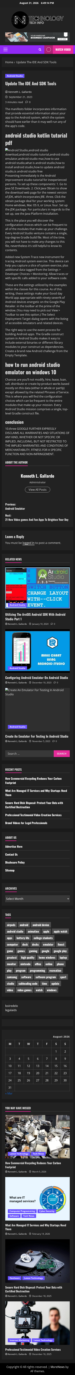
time (44, 983)
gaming (33, 951)
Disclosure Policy (15, 862)
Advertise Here (13, 846)
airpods (11, 925)
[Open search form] (40, 49)
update (55, 983)
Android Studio (15, 75)
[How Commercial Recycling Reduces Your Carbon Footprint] (37, 1137)
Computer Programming (22, 1211)
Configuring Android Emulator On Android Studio (36, 677)
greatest (12, 957)
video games (24, 990)
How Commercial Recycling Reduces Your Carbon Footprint (33, 1165)
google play (60, 951)
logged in (28, 543)
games (21, 951)
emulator (48, 944)
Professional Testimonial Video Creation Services (33, 815)
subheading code (28, 983)
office (38, 964)
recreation (55, 970)
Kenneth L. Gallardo (20, 92)
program (20, 970)
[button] (5, 49)
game (10, 951)
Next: (36, 517)
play (9, 970)
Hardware (15, 1278)
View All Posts (38, 490)
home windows (47, 957)
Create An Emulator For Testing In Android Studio (36, 736)
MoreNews (58, 1367)
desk (25, 944)
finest (61, 944)
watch (39, 990)
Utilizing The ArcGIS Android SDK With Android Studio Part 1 (35, 616)
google (45, 951)
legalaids (11, 1010)
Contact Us (11, 854)
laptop (63, 957)
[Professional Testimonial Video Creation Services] (37, 1323)
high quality (27, 957)
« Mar (9, 1093)
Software (14, 1215)
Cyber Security (46, 1211)
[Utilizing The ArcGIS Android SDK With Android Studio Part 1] (37, 588)
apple (46, 931)
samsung (12, 977)
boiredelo (11, 1006)
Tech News (38, 1153)
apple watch (60, 931)
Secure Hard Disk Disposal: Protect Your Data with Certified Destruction (33, 1289)
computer (12, 944)
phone (60, 964)
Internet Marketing (19, 1340)
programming (37, 970)
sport (63, 977)
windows (52, 990)
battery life (23, 938)
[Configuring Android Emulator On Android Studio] (37, 651)
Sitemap (9, 870)
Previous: (15, 506)
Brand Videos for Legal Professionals (26, 823)
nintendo (25, 964)
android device (41, 925)
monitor (11, 964)
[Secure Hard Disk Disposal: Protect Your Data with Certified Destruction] (37, 1261)
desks (35, 944)
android (24, 925)
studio (10, 983)
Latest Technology (19, 1153)
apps (9, 938)
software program (46, 977)
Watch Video (63, 49)
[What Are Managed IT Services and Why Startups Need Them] (37, 1199)
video (10, 990)
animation (33, 931)
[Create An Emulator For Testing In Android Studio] (37, 709)
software (26, 977)
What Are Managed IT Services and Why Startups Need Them (35, 1227)
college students (43, 938)
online (49, 964)
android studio (15, 931)
